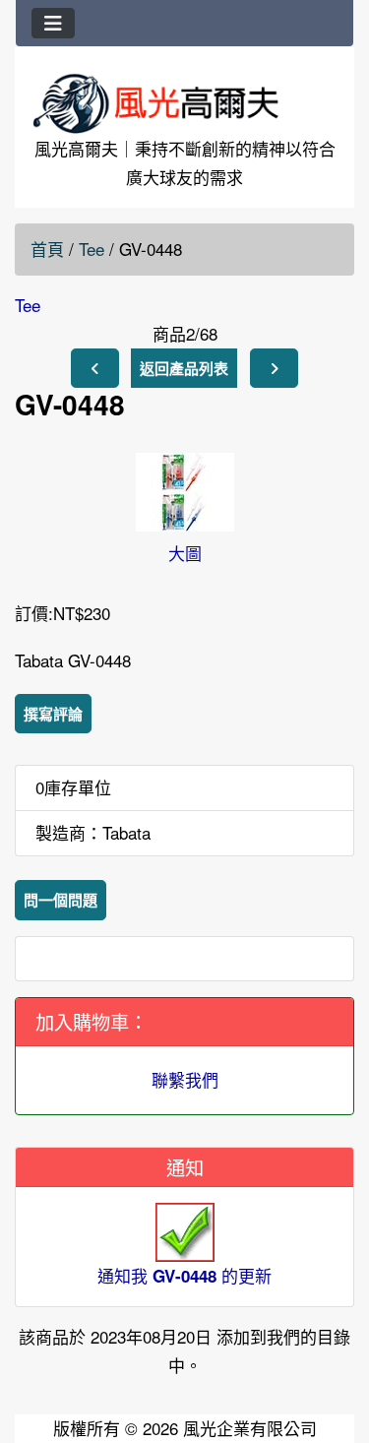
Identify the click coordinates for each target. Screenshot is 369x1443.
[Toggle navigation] (53, 23)
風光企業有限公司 (250, 1427)
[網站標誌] (184, 103)
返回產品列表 (184, 368)
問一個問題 (60, 899)
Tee (91, 248)
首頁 (47, 248)
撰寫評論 (53, 713)
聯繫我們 (185, 1079)
